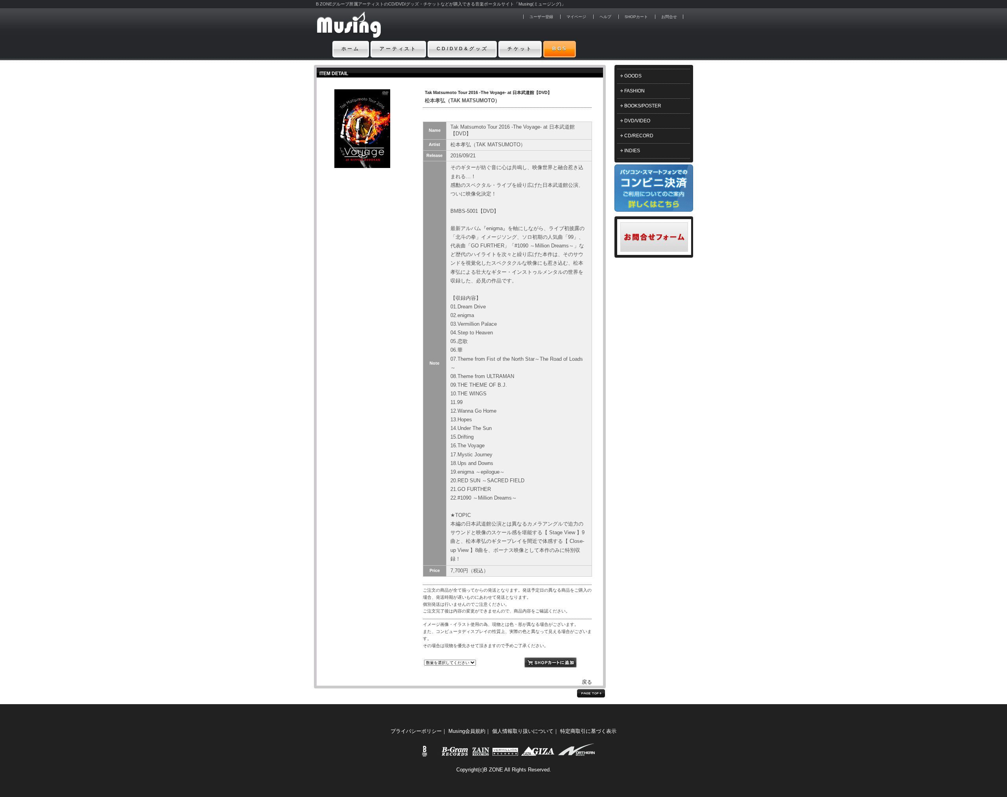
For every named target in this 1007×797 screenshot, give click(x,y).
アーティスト (398, 49)
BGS (559, 49)
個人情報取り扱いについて (522, 731)
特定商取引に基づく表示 (588, 731)
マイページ (576, 17)
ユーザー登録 (541, 17)
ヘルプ (605, 17)
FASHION (634, 91)
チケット (519, 49)
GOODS (633, 76)
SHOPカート (636, 17)
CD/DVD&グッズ (462, 49)
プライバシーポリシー (416, 731)
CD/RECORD (638, 135)
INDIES (632, 150)
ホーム (350, 49)
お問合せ (669, 17)
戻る (587, 682)
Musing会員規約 (466, 731)
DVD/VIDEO (637, 121)
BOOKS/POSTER (642, 106)
